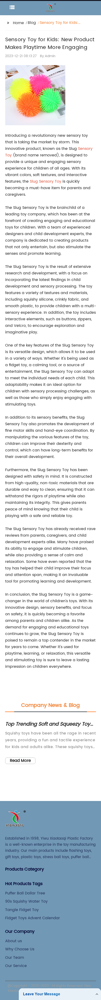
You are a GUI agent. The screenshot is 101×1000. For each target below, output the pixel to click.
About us (13, 941)
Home (18, 23)
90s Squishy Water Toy (26, 901)
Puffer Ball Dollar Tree (25, 893)
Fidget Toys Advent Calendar (32, 918)
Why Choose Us (19, 949)
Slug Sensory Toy (45, 181)
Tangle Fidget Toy (22, 910)
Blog (32, 23)
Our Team (14, 958)
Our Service (16, 966)
